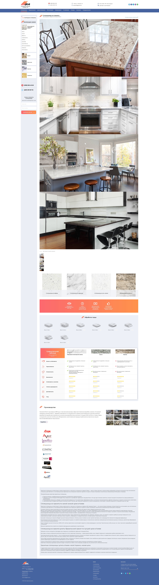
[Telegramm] (133, 4)
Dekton (23, 39)
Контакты (78, 10)
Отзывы (73, 10)
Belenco (24, 35)
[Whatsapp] (137, 4)
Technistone (24, 49)
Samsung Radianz (26, 45)
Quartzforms (25, 43)
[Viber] (135, 4)
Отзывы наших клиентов (131, 17)
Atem (23, 31)
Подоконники (32, 10)
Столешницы (24, 10)
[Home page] (27, 563)
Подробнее (43, 422)
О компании (66, 10)
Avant (23, 33)
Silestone (24, 47)
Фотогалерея (50, 10)
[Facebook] (131, 4)
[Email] (129, 4)
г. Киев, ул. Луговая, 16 (78, 3)
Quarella (24, 41)
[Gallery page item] (110, 414)
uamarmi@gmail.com (77, 5)
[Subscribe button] (137, 569)
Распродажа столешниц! (29, 17)
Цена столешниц (41, 10)
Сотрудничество (87, 10)
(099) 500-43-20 (53, 3)
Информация (58, 10)
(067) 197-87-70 (53, 5)
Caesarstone (25, 37)
